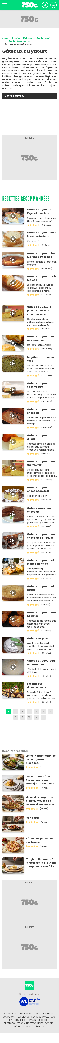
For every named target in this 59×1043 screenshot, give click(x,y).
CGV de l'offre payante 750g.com (32, 1020)
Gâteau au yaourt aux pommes (41, 614)
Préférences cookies (22, 1026)
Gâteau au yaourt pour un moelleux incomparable (39, 310)
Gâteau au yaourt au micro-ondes (41, 662)
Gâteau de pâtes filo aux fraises (39, 840)
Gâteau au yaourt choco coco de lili (39, 489)
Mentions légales (40, 1017)
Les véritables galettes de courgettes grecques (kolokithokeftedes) (41, 759)
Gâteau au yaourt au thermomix (41, 463)
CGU (53, 1017)
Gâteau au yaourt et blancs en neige (40, 562)
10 (29, 717)
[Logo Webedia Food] (29, 1001)
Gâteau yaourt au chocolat (39, 509)
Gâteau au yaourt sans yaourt (39, 385)
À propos (9, 1013)
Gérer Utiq (40, 1026)
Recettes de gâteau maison (17, 41)
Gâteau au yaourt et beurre (40, 588)
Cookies (49, 1023)
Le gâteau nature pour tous (41, 358)
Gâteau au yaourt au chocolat (41, 411)
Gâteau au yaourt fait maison (41, 278)
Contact (20, 1013)
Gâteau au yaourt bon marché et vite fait (41, 255)
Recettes (16, 38)
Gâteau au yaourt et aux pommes (40, 338)
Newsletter (32, 1013)
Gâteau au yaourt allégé (39, 437)
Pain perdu (33, 818)
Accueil (5, 38)
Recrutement (23, 1017)
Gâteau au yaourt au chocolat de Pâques (41, 535)
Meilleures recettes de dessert (36, 38)
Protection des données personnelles (23, 1023)
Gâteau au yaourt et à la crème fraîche (41, 234)
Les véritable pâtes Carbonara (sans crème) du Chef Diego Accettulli (40, 780)
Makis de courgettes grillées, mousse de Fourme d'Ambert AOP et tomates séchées (40, 800)
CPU (11, 1020)
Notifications (46, 1013)
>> (43, 717)
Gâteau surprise (37, 638)
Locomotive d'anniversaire (36, 685)
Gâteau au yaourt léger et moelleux (39, 211)
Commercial (9, 1017)
